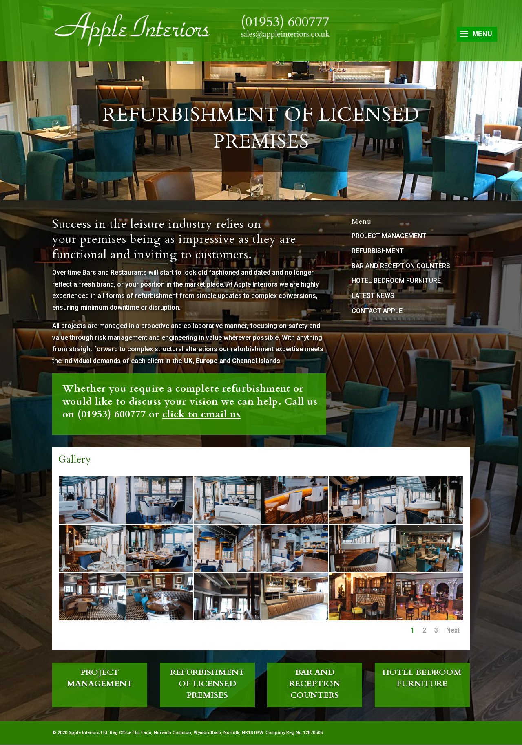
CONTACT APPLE (377, 311)
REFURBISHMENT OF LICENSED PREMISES (207, 684)
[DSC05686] (294, 618)
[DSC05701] (227, 618)
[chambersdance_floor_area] (429, 618)
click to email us (201, 414)
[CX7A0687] (159, 569)
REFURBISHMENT (378, 251)
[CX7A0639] (227, 521)
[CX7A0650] (429, 521)
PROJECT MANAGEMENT (389, 236)
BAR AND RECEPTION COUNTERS (401, 266)
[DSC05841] (159, 618)
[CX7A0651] (294, 569)
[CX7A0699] (227, 569)
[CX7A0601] (92, 521)
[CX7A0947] (92, 569)
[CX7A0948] (362, 569)
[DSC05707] (92, 618)
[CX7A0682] (362, 521)
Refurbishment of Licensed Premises (261, 127)
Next (453, 630)
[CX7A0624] (294, 521)
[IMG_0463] (429, 569)
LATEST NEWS (373, 296)
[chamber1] (362, 618)
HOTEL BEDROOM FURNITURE (396, 280)
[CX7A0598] (159, 521)
